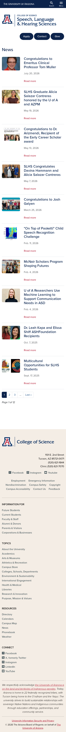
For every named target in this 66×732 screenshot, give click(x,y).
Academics (8, 553)
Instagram (35, 472)
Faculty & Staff (10, 519)
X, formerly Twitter (15, 657)
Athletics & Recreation (14, 562)
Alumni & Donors (11, 523)
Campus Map (9, 623)
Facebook (17, 472)
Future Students (11, 510)
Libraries (7, 589)
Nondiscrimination (16, 485)
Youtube (52, 472)
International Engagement (16, 580)
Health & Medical (11, 585)
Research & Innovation (14, 594)
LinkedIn (10, 666)
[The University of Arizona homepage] (18, 4)
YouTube (10, 671)
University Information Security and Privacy (33, 720)
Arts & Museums (11, 558)
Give (57, 36)
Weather (6, 636)
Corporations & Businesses (17, 532)
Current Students (11, 514)
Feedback (54, 489)
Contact (41, 36)
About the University (13, 549)
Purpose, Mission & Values (17, 598)
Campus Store (10, 567)
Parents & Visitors (12, 528)
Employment (18, 480)
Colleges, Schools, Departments (20, 571)
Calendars (7, 619)
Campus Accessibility (18, 489)
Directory (7, 614)
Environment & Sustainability (18, 576)
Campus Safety (37, 485)
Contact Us (39, 489)
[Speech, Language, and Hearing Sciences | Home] (33, 20)
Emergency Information (42, 480)
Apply (26, 36)
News (5, 627)
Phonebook (8, 632)
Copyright (54, 485)
